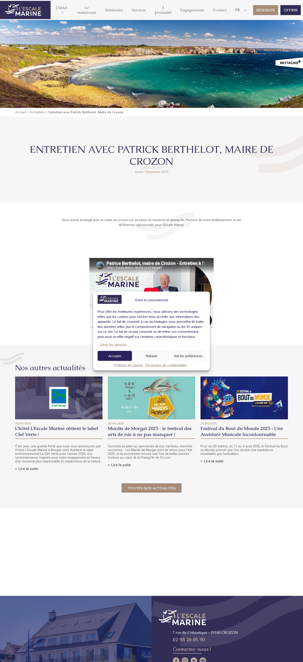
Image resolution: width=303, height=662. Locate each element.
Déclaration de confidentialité (166, 365)
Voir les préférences (188, 356)
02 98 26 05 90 (189, 639)
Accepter (114, 356)
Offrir (290, 10)
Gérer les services (113, 344)
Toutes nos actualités (151, 488)
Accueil (20, 112)
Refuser (151, 356)
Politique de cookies (128, 365)
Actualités (37, 112)
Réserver (265, 10)
